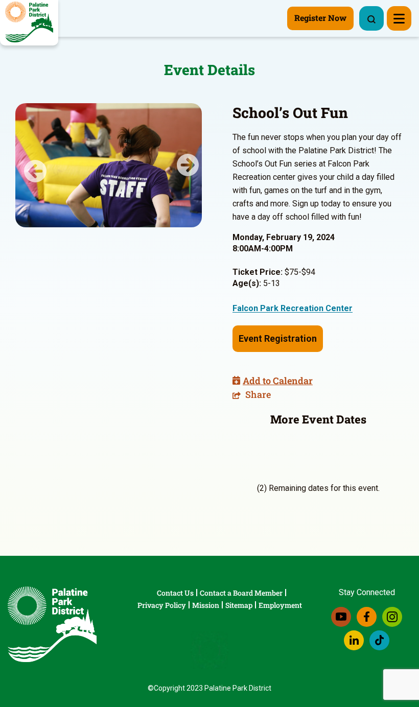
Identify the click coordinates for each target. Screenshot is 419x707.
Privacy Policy (161, 605)
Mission (205, 605)
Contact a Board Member (241, 593)
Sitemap (238, 605)
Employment (280, 605)
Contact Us (175, 593)
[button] (29, 165)
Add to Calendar (278, 380)
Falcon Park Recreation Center (292, 308)
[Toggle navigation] (399, 18)
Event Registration (278, 338)
